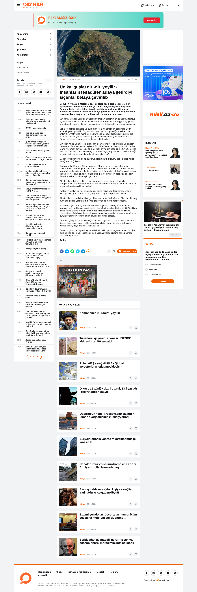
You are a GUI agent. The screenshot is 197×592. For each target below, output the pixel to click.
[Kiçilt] (128, 79)
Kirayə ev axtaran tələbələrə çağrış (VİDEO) (37, 190)
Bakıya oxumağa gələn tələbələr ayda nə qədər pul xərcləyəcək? (37, 121)
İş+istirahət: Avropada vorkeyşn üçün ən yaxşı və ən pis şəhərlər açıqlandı (37, 144)
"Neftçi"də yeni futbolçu (36, 249)
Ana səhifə (22, 34)
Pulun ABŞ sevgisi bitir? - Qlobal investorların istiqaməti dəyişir (37, 256)
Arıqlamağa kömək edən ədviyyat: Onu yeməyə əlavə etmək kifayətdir (38, 173)
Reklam (114, 572)
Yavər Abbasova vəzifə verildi (35, 297)
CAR (60, 261)
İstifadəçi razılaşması (79, 572)
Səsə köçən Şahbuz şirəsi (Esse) (37, 152)
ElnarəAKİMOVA (152, 148)
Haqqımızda (44, 572)
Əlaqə (59, 572)
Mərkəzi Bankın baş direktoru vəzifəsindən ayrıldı (35, 135)
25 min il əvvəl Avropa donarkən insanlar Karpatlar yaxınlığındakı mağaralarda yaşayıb (38, 314)
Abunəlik (42, 575)
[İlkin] (132, 79)
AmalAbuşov (150, 168)
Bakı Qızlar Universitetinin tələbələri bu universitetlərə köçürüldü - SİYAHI (37, 333)
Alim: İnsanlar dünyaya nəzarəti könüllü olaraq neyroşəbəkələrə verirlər (36, 349)
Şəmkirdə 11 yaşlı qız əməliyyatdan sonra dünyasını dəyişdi (35, 273)
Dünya (82, 328)
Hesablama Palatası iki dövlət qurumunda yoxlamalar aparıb (35, 226)
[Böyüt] (136, 79)
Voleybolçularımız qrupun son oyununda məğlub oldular (37, 305)
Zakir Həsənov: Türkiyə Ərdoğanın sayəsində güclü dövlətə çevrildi (38, 198)
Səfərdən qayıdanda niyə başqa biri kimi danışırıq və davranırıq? (37, 182)
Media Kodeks (23, 72)
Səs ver (162, 281)
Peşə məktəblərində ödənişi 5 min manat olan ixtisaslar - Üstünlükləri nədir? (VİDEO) (38, 112)
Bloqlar (20, 63)
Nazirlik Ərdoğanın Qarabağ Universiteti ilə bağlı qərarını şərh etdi (38, 324)
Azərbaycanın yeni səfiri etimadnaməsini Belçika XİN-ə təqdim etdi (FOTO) (37, 264)
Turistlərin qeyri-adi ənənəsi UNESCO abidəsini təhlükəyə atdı (38, 242)
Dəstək (100, 572)
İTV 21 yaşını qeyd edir (35, 128)
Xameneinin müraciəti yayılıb (35, 234)
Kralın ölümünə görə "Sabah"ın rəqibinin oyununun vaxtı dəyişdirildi (37, 217)
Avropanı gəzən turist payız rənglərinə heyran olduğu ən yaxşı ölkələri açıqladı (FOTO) (38, 208)
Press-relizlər (22, 67)
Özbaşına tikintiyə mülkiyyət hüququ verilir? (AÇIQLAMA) (38, 159)
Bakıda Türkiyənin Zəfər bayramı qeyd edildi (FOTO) (38, 290)
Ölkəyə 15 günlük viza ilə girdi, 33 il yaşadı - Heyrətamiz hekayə (36, 282)
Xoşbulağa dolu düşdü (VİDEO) (35, 341)
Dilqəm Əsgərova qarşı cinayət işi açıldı (35, 165)
